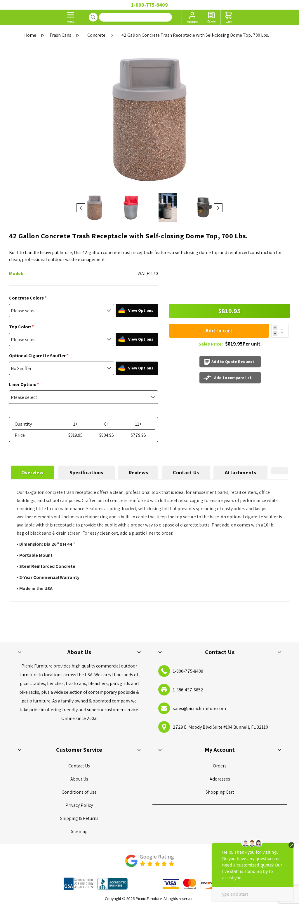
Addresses (220, 779)
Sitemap (79, 831)
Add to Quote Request (232, 361)
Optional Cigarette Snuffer (38, 356)
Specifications (86, 472)
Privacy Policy (79, 805)
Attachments (240, 472)
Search (93, 17)
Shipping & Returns (79, 818)
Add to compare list (233, 377)
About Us (79, 779)
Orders (220, 766)
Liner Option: (23, 384)
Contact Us (186, 472)
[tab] (32, 472)
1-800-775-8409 (149, 4)
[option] (95, 207)
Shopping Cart (220, 792)
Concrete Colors (27, 298)
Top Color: (20, 327)
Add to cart (219, 330)
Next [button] (218, 207)
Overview (32, 472)
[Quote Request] (211, 17)
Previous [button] (81, 207)
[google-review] (149, 863)
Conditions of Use (79, 792)
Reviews (138, 472)
